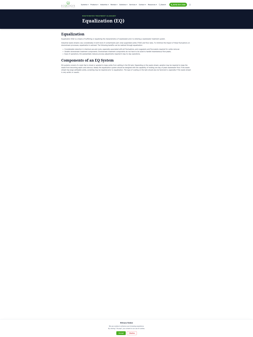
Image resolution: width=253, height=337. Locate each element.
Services (133, 5)
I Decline (132, 333)
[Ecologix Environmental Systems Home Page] (68, 4)
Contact (142, 5)
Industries (104, 5)
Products (94, 5)
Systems (84, 5)
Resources (152, 5)
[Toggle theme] (190, 4)
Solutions (123, 5)
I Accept (121, 333)
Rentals (114, 5)
